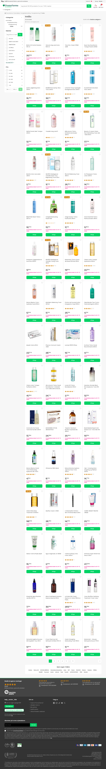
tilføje (34, 63)
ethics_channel (97, 759)
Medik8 (40, 672)
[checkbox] (14, 39)
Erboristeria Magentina (56, 670)
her (12, 715)
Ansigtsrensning (36, 13)
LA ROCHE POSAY (74, 672)
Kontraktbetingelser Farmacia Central (91, 756)
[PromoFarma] (10, 6)
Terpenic (89, 670)
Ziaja (65, 670)
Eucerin (66, 672)
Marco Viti (36, 670)
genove (57, 672)
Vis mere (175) (9, 62)
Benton (84, 670)
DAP (69, 670)
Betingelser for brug (96, 753)
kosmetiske (17, 13)
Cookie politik (98, 757)
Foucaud (46, 672)
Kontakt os (9, 706)
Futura (73, 670)
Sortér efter (86, 19)
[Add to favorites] (42, 25)
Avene (51, 672)
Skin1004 (78, 670)
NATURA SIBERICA (44, 670)
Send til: (88, 1)
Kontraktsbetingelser (96, 755)
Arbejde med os (35, 705)
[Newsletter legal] (6, 730)
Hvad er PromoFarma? (36, 703)
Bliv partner (33, 707)
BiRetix (95, 670)
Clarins (30, 670)
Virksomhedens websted (37, 711)
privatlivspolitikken (18, 730)
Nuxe (62, 672)
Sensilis (86, 672)
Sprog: (98, 1)
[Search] (89, 6)
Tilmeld (33, 725)
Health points (34, 709)
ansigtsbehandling (26, 13)
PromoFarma (9, 13)
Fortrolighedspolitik (96, 752)
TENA (81, 672)
